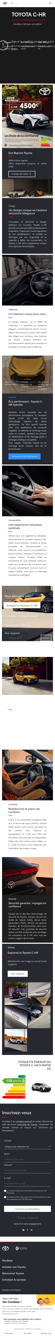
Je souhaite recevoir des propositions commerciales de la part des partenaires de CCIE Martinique (29, 1198)
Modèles (7, 1260)
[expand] (50, 3)
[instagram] (31, 1229)
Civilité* (8, 1140)
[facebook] (27, 1229)
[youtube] (23, 1229)
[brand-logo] (10, 3)
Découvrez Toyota (13, 1273)
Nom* (6, 1153)
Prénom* (8, 1164)
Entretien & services (14, 1279)
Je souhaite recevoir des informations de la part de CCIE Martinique (27, 1191)
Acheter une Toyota (14, 1266)
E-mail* (7, 1177)
